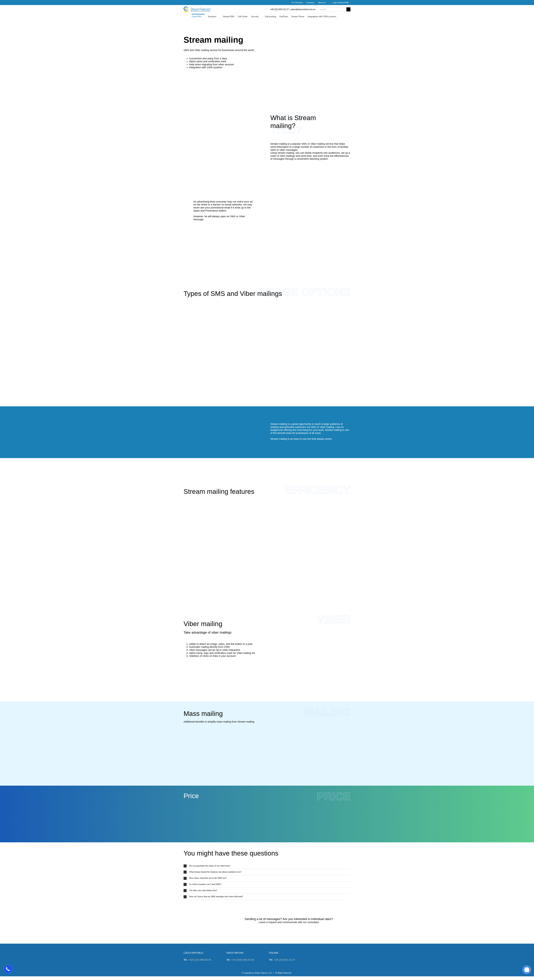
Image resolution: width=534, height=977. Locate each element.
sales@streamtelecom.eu (303, 9)
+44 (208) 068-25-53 (242, 959)
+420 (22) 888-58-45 (199, 959)
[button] (267, 866)
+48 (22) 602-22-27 (279, 9)
